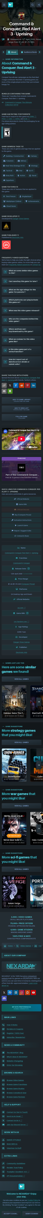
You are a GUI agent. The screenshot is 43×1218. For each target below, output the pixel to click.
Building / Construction (15, 156)
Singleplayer (26, 196)
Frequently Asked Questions (19, 265)
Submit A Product (14, 1140)
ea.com (20, 608)
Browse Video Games (15, 1080)
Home (10, 946)
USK (10, 119)
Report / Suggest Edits (22, 531)
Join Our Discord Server (16, 1125)
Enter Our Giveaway (15, 1065)
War (20, 171)
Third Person (10, 196)
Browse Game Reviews (16, 1097)
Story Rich (9, 175)
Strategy (34, 166)
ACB (25, 119)
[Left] (3, 52)
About (13, 52)
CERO (17, 119)
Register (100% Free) (15, 1033)
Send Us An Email (13, 1116)
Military (23, 161)
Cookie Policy (32, 1200)
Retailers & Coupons (15, 1029)
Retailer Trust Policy (15, 1168)
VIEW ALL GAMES (21, 679)
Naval (34, 175)
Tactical (9, 171)
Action (22, 175)
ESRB (31, 116)
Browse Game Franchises (17, 1084)
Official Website (23, 499)
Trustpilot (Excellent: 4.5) (17, 1172)
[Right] (39, 52)
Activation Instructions (23, 520)
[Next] (38, 702)
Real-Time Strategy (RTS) (15, 166)
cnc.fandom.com (20, 622)
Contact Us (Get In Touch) (17, 1112)
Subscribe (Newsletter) (16, 1037)
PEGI (4, 119)
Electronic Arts (17, 237)
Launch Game (22, 525)
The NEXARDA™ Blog (15, 1053)
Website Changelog (15, 1061)
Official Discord (23, 510)
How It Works (12, 1025)
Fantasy (34, 156)
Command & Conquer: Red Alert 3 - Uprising (21, 553)
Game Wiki (23, 504)
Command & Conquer (21, 563)
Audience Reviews (31, 52)
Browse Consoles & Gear (16, 1093)
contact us (36, 265)
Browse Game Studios (15, 1089)
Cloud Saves (11, 206)
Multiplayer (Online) (13, 201)
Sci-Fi (31, 171)
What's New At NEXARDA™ (17, 1057)
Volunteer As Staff (14, 1148)
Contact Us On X (13, 1120)
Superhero (10, 180)
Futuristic (10, 161)
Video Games (25, 946)
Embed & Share (23, 536)
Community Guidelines (16, 1163)
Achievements (33, 201)
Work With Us (12, 1144)
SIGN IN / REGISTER (38, 4)
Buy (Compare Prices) (23, 515)
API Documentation (15, 1176)
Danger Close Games (21, 219)
